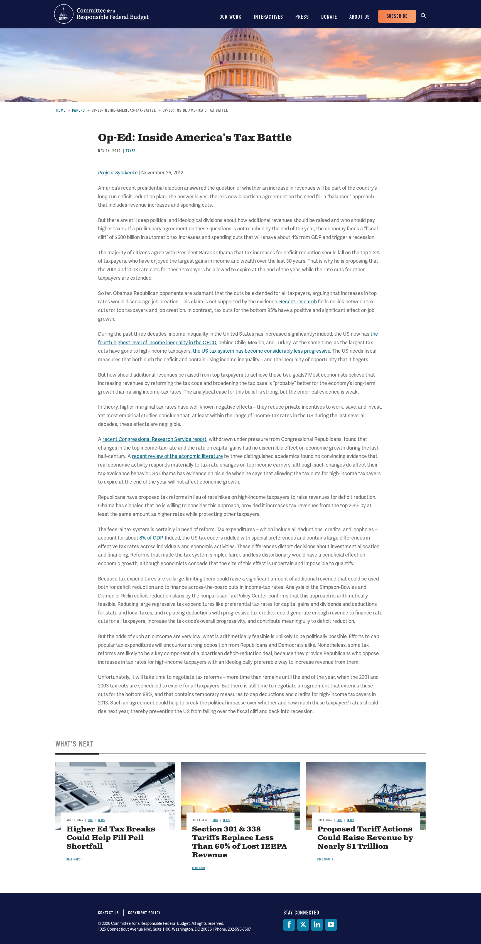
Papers (78, 110)
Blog (90, 820)
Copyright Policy (144, 912)
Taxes (131, 150)
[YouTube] (331, 925)
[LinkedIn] (317, 925)
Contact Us (108, 912)
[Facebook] (289, 925)
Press (302, 17)
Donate (329, 17)
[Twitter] (303, 925)
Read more (73, 859)
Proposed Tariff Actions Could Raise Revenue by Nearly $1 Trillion (365, 838)
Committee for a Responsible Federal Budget (101, 14)
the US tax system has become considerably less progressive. (262, 351)
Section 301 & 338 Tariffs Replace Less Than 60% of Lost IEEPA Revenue (239, 842)
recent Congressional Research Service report (154, 439)
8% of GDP (151, 538)
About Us (359, 17)
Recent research (298, 301)
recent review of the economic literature (177, 456)
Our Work (230, 17)
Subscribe (397, 16)
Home (60, 110)
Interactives (268, 17)
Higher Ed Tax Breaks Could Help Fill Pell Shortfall (111, 838)
